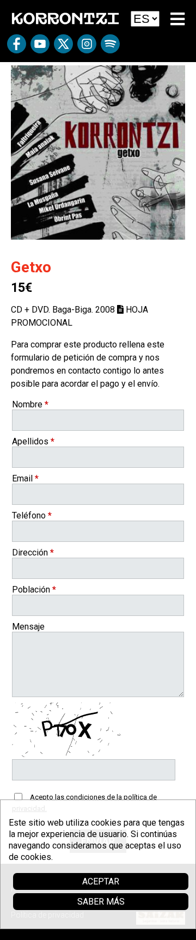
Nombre (30, 404)
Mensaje (28, 626)
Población (34, 589)
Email (25, 478)
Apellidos (33, 441)
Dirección (33, 552)
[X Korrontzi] (63, 48)
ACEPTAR (100, 881)
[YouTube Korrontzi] (40, 48)
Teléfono (32, 515)
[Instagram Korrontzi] (86, 48)
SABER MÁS (101, 901)
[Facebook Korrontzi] (16, 48)
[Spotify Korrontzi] (110, 48)
